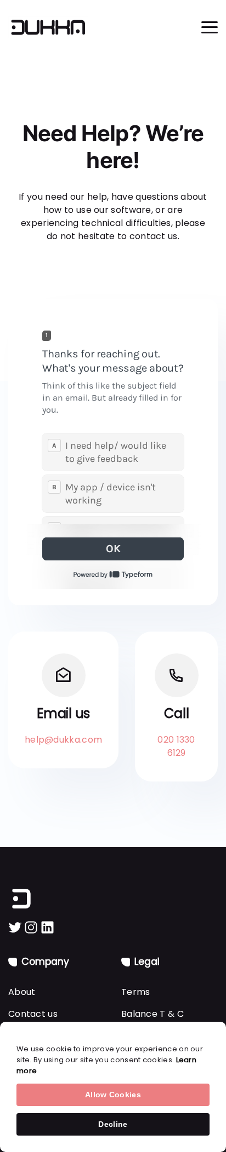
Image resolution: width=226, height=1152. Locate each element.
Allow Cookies (113, 1094)
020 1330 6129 (176, 746)
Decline (112, 1124)
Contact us (33, 1014)
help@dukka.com (63, 739)
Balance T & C (152, 1014)
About (22, 992)
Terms (135, 992)
